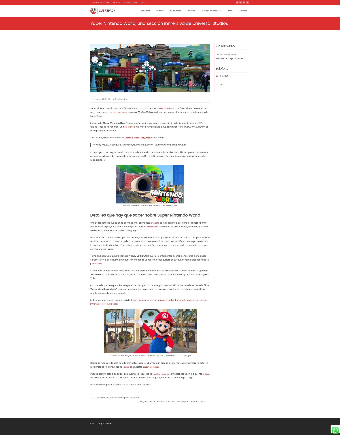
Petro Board (175, 10)
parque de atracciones (116, 112)
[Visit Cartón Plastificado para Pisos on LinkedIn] (136, 424)
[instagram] (244, 3)
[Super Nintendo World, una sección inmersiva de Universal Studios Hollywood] (150, 68)
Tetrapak (160, 10)
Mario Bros (166, 108)
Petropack (145, 10)
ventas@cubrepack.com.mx (230, 58)
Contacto (242, 10)
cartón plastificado (152, 367)
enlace (206, 374)
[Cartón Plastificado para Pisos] (100, 10)
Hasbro (126, 367)
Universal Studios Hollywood (137, 137)
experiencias (152, 226)
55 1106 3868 (222, 75)
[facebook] (237, 3)
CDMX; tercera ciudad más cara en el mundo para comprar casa (172, 401)
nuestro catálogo (161, 374)
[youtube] (240, 3)
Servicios (191, 10)
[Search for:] (232, 84)
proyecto (155, 223)
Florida (99, 263)
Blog (230, 10)
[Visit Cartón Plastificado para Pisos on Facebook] (132, 424)
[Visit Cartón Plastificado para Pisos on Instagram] (141, 424)
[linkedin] (247, 3)
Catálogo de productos (211, 10)
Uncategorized (121, 99)
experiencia (129, 127)
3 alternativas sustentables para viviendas (116, 397)
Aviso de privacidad (102, 423)
